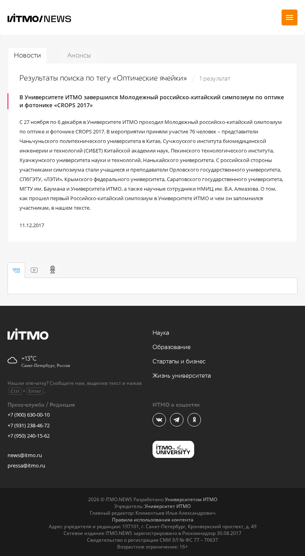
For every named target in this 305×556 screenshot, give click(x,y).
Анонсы (79, 55)
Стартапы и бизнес (179, 361)
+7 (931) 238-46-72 (29, 425)
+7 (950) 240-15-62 (29, 435)
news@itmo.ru (25, 455)
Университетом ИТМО (191, 499)
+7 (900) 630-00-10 (29, 414)
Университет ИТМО (168, 506)
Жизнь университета (181, 376)
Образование (171, 347)
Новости (27, 55)
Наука (160, 333)
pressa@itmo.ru (26, 465)
